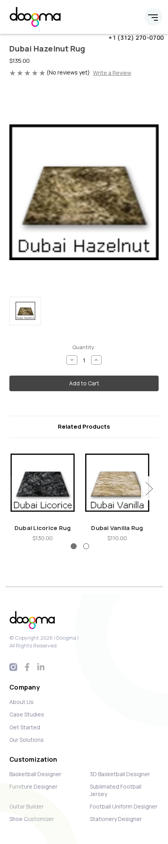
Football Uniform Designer (123, 806)
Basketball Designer (35, 774)
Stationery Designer (116, 819)
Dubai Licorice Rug (42, 528)
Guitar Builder (26, 806)
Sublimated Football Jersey (115, 790)
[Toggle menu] (153, 17)
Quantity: (84, 347)
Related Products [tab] (84, 426)
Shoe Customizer (31, 819)
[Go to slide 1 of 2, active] (74, 546)
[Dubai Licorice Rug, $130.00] (43, 482)
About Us (21, 702)
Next (149, 488)
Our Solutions (26, 739)
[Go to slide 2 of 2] (86, 546)
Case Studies (26, 714)
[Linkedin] (41, 667)
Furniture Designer (33, 786)
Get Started (24, 727)
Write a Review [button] (112, 72)
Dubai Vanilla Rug (117, 528)
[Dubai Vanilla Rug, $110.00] (117, 482)
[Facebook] (27, 667)
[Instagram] (13, 667)
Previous (11, 488)
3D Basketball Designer (120, 774)
